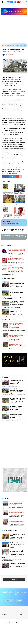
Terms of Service (19, 614)
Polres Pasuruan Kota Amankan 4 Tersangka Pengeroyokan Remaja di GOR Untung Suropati (16, 335)
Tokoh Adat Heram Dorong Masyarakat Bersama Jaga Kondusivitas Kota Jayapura (8, 205)
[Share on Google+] (17, 176)
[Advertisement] (14, 27)
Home (3, 45)
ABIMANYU (6, 221)
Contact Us (17, 609)
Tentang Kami (5, 609)
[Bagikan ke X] (12, 176)
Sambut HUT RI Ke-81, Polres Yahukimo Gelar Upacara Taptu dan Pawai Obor (17, 284)
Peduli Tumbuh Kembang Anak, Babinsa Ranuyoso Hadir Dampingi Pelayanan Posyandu (16, 512)
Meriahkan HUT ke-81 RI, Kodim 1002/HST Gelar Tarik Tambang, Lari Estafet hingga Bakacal (17, 303)
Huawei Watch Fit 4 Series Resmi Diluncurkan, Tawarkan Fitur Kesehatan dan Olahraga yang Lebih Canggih (16, 269)
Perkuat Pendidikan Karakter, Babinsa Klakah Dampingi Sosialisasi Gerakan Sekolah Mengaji (16, 521)
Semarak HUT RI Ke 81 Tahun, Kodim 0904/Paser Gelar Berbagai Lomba (16, 311)
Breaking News (14, 579)
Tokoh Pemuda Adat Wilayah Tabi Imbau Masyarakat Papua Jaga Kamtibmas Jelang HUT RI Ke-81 (19, 217)
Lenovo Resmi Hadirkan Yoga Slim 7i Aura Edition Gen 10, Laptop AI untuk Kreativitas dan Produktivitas (16, 260)
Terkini (16, 45)
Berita (7, 45)
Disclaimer (4, 614)
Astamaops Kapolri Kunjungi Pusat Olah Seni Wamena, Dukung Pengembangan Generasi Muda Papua (19, 194)
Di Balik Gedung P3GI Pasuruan (17, 542)
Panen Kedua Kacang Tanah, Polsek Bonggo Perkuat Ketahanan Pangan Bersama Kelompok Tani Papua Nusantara (8, 192)
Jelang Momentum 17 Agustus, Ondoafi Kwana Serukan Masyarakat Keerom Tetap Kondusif (19, 205)
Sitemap (4, 612)
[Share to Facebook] (5, 176)
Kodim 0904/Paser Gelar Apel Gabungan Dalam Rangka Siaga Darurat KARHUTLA (15, 503)
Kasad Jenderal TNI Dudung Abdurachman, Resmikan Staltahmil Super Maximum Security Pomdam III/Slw (13, 237)
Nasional (12, 45)
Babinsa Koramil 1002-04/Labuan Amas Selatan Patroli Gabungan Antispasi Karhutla (14, 231)
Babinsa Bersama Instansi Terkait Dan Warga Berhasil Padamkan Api (16, 416)
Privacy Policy (18, 612)
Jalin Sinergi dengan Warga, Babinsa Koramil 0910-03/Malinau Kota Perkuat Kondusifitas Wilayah (7, 215)
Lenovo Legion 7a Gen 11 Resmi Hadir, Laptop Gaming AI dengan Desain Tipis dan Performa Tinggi (16, 250)
